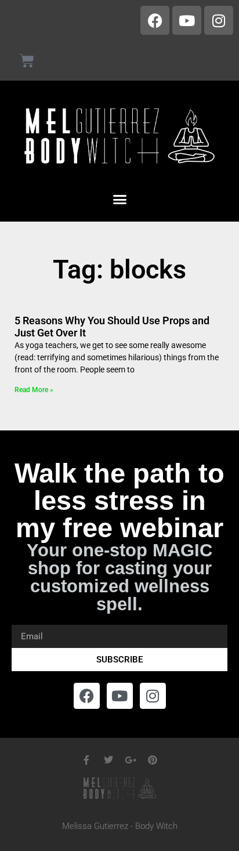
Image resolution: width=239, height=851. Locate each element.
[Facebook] (154, 20)
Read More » (34, 390)
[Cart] (27, 60)
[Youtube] (186, 20)
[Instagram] (218, 20)
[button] (119, 199)
